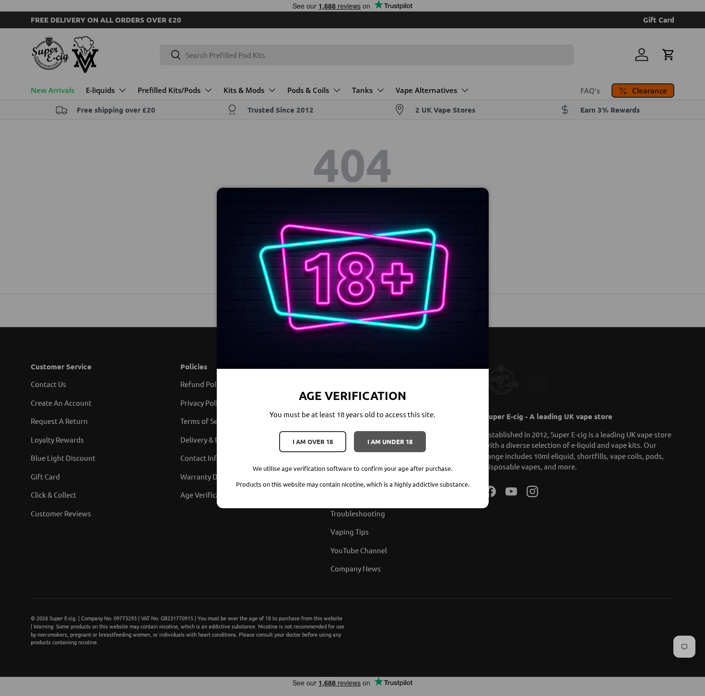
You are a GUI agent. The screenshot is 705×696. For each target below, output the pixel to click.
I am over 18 (313, 441)
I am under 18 (389, 441)
